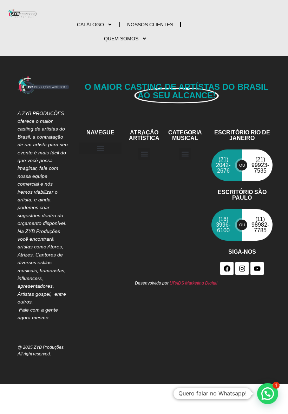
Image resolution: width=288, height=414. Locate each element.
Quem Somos (121, 38)
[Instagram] (242, 268)
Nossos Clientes (150, 24)
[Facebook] (227, 268)
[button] (100, 148)
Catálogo (90, 24)
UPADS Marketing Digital (194, 283)
